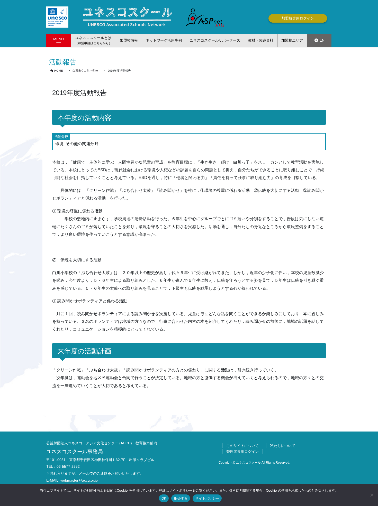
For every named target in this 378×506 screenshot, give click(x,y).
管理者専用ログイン (242, 451)
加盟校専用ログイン (298, 18)
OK (163, 498)
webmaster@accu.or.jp (79, 480)
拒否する (180, 498)
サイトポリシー (207, 498)
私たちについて (282, 446)
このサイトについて (242, 446)
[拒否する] (371, 495)
